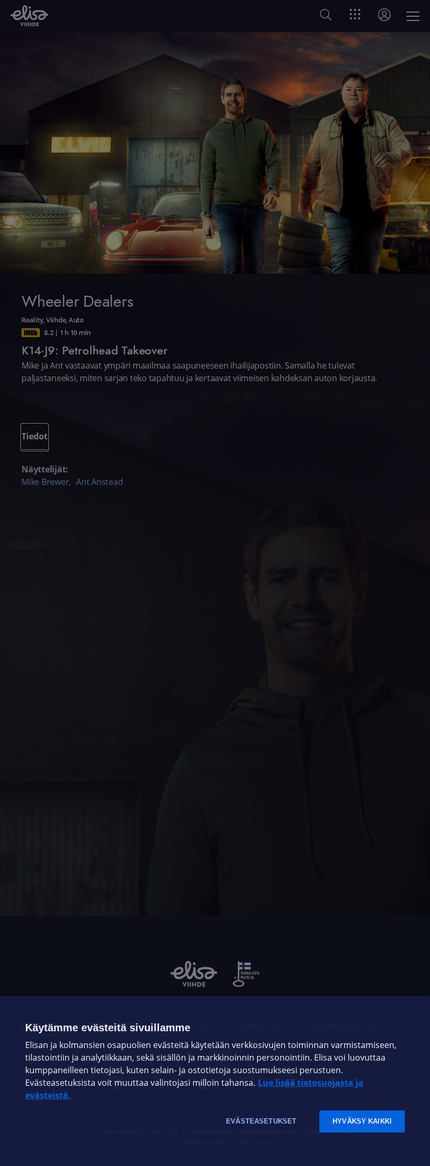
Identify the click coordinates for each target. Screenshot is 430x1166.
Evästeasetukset (261, 1121)
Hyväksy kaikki (362, 1121)
